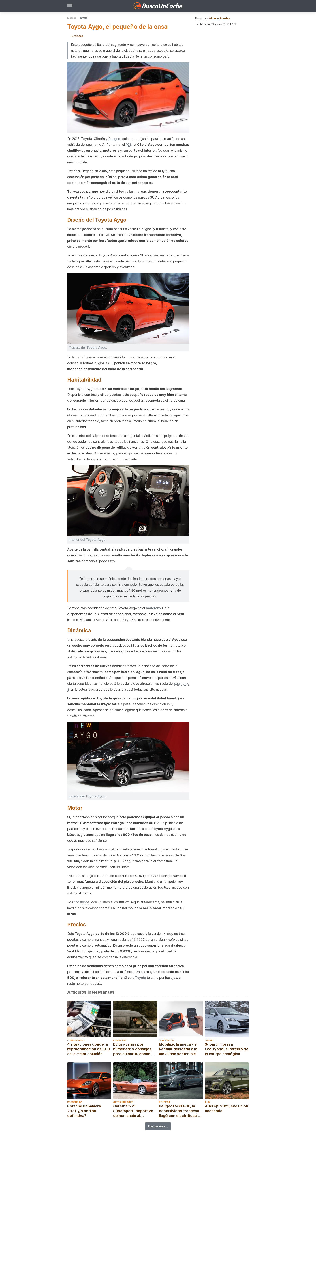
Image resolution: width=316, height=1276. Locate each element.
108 (129, 144)
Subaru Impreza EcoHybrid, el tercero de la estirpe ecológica (226, 1049)
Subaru (209, 1040)
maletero (153, 608)
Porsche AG (74, 1102)
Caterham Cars (123, 1102)
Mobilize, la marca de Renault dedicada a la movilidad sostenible (178, 1049)
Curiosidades (75, 1040)
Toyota (83, 17)
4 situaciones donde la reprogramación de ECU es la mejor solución (88, 1049)
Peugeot (114, 139)
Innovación (166, 1040)
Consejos (119, 1040)
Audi (207, 1102)
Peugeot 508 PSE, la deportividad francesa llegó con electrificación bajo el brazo (180, 1111)
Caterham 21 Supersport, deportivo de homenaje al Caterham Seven (133, 1111)
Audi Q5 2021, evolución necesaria (226, 1108)
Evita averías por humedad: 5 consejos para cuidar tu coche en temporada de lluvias (134, 1049)
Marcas (71, 17)
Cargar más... (158, 1126)
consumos (81, 902)
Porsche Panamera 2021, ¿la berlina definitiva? (84, 1111)
